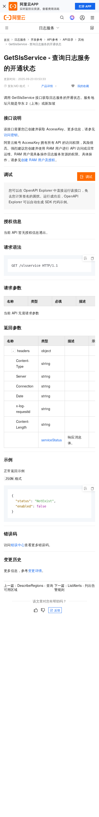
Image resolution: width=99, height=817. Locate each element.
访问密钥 (11, 134)
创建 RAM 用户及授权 (38, 159)
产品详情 (47, 86)
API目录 (68, 39)
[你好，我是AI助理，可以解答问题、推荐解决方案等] (72, 18)
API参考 (52, 39)
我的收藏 (83, 86)
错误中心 (18, 544)
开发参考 (36, 39)
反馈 (57, 610)
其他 (81, 39)
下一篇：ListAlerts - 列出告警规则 (74, 587)
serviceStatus (51, 439)
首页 (7, 40)
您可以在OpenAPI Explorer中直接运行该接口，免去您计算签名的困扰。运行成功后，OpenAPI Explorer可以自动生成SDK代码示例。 (48, 196)
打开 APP (85, 6)
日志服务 (20, 39)
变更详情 (35, 570)
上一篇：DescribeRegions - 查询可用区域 (28, 587)
